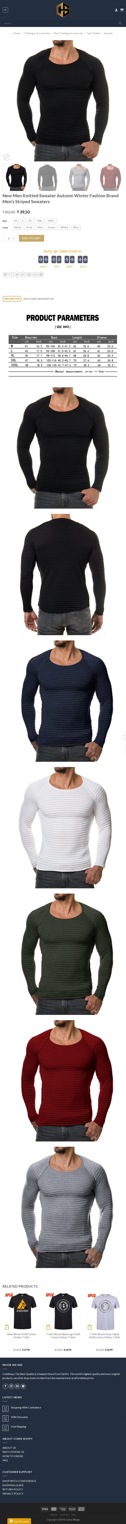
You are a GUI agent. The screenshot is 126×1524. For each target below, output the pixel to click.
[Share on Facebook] (11, 274)
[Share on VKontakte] (35, 274)
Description (12, 299)
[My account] (116, 9)
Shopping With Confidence (26, 1407)
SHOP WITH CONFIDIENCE (19, 1480)
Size (4, 221)
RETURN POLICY (12, 1489)
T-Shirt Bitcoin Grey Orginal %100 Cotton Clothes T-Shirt (104, 1336)
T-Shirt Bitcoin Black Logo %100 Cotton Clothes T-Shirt (63, 1336)
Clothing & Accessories (37, 33)
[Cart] (122, 9)
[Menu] (5, 9)
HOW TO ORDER (12, 1456)
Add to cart (31, 238)
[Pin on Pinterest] (29, 274)
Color (5, 227)
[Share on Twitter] (17, 274)
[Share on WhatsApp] (5, 274)
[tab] (11, 299)
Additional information (38, 299)
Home (16, 33)
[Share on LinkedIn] (41, 274)
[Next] (117, 101)
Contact (64, 1514)
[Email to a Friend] (23, 274)
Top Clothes (93, 33)
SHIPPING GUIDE (13, 1485)
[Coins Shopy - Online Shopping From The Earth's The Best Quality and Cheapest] (63, 9)
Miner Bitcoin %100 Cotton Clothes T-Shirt (21, 1336)
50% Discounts (19, 1416)
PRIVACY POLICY (12, 1493)
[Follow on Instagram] (11, 1386)
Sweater (108, 33)
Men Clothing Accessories (68, 33)
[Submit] (120, 23)
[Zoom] (7, 157)
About (54, 1514)
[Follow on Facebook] (5, 1386)
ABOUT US (9, 1447)
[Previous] (9, 101)
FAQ (5, 1460)
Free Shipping (18, 1426)
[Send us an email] (17, 1386)
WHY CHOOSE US (13, 1451)
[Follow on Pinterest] (23, 1386)
